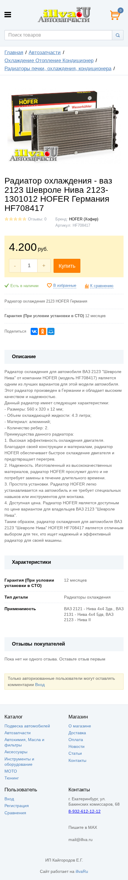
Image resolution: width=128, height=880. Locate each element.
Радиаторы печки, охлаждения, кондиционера (57, 68)
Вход (40, 684)
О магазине (79, 726)
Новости (76, 746)
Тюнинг (11, 778)
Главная (13, 52)
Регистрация (16, 805)
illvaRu (82, 871)
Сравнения (15, 812)
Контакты (77, 760)
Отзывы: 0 (37, 219)
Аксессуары (15, 751)
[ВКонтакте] (34, 331)
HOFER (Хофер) (83, 219)
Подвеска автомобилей (27, 726)
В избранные (64, 286)
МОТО (10, 771)
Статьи (75, 753)
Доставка (77, 732)
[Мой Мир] (50, 331)
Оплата (75, 739)
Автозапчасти (45, 52)
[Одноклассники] (42, 331)
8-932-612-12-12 (84, 811)
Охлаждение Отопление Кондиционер (48, 60)
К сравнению (101, 286)
